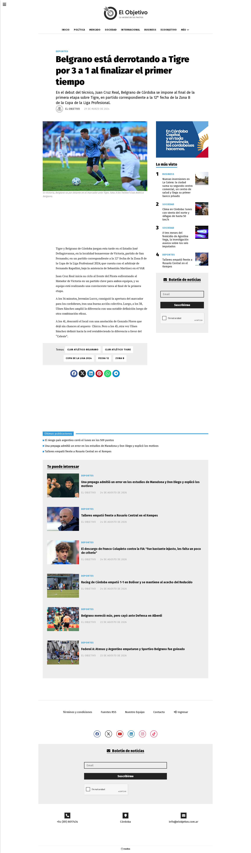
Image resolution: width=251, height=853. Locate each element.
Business (150, 29)
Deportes (62, 51)
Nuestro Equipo (135, 712)
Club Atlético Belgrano (82, 349)
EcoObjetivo (169, 29)
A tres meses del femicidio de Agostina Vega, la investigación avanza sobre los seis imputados (175, 239)
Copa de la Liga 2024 (79, 358)
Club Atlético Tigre (118, 349)
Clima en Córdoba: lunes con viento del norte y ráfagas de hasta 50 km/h (177, 214)
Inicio (66, 29)
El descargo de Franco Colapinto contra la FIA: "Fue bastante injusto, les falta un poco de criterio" (141, 551)
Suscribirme (182, 305)
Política (79, 29)
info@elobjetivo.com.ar (183, 821)
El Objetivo (72, 108)
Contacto (159, 712)
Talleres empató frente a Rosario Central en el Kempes (78, 451)
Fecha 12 (103, 358)
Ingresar (182, 712)
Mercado (95, 29)
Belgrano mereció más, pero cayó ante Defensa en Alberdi (121, 616)
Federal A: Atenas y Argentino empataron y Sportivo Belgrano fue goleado (133, 649)
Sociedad (111, 29)
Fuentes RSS (108, 712)
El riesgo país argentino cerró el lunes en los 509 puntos (79, 440)
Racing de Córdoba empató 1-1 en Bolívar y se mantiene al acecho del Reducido (136, 582)
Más (184, 29)
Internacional (130, 29)
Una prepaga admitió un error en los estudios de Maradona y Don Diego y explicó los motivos (101, 445)
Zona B (119, 358)
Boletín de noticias (184, 280)
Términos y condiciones (77, 712)
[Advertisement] (101, 221)
